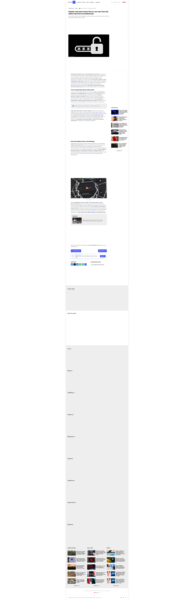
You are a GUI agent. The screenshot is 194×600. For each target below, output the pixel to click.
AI (94, 2)
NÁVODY (87, 2)
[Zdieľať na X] (75, 264)
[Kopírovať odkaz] (85, 264)
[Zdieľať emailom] (83, 264)
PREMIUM (79, 2)
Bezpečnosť (71, 8)
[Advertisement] (88, 26)
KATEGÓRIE (98, 2)
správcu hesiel (99, 112)
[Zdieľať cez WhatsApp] (80, 264)
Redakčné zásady (89, 597)
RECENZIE (92, 2)
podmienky (93, 212)
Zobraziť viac (119, 150)
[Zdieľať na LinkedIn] (77, 264)
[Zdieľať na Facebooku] (72, 264)
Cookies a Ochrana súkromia (80, 597)
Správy (76, 8)
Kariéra (97, 597)
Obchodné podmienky (71, 597)
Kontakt (100, 597)
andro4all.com (74, 84)
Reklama (93, 597)
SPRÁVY (83, 2)
